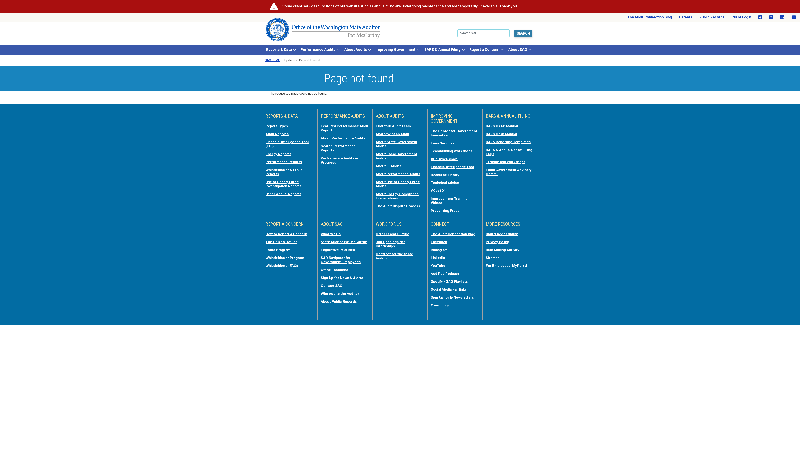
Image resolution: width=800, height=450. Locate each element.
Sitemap (493, 258)
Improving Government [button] (396, 49)
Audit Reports (277, 134)
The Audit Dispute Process (398, 206)
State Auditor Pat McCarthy (344, 242)
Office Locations (334, 270)
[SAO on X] (771, 17)
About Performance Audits (343, 138)
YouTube (438, 266)
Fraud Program (278, 250)
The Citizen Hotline (282, 242)
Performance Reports (284, 162)
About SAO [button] (518, 49)
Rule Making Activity (502, 250)
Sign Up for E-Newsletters (452, 297)
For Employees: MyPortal (506, 266)
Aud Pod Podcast (445, 273)
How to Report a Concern (286, 234)
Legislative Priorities (338, 250)
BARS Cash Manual (501, 134)
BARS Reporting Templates (508, 142)
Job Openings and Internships (390, 244)
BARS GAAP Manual (502, 126)
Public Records (711, 17)
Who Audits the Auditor (340, 293)
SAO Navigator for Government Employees (341, 260)
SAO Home (272, 60)
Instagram (439, 250)
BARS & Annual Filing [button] (442, 49)
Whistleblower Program (285, 258)
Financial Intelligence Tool (452, 167)
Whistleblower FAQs (282, 266)
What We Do (331, 234)
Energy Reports (278, 154)
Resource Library (445, 175)
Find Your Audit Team (393, 126)
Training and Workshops (505, 162)
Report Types (277, 126)
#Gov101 (438, 191)
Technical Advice (445, 183)
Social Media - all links (449, 289)
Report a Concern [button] (484, 49)
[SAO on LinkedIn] (782, 17)
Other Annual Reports (283, 194)
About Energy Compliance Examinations (397, 196)
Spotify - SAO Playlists (449, 281)
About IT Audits (388, 166)
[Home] (323, 31)
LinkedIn (438, 258)
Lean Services (442, 143)
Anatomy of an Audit (392, 134)
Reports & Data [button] (279, 49)
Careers (685, 17)
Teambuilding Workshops (451, 151)
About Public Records (339, 301)
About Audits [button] (356, 49)
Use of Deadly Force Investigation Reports (283, 184)
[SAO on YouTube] (794, 17)
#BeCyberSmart (444, 159)
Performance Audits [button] (318, 49)
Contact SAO (331, 286)
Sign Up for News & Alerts (342, 278)
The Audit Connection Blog (650, 17)
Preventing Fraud (445, 211)
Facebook (439, 242)
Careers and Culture (392, 234)
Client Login (741, 17)
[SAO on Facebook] (760, 17)
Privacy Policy (497, 242)
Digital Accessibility (502, 234)
